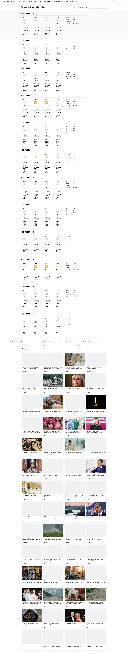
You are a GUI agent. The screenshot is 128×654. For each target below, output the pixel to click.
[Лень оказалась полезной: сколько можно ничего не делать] (96, 448)
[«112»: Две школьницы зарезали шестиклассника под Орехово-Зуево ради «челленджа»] (32, 405)
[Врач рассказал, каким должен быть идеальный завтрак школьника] (96, 619)
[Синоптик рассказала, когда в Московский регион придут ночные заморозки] (96, 534)
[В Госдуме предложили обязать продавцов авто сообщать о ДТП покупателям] (75, 576)
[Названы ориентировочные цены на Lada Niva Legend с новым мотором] (75, 640)
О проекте (77, 653)
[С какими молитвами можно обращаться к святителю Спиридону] (32, 363)
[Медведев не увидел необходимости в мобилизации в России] (96, 469)
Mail (2, 653)
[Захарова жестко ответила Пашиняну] (75, 384)
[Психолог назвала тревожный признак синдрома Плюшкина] (32, 448)
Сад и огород (102, 341)
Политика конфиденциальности (86, 653)
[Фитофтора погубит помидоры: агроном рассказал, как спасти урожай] (75, 469)
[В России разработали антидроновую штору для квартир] (53, 512)
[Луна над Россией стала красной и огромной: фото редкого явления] (32, 512)
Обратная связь (109, 653)
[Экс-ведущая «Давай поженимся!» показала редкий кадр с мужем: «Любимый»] (75, 619)
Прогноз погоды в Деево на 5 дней (39, 341)
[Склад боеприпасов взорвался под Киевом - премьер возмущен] (32, 555)
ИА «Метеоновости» (123, 653)
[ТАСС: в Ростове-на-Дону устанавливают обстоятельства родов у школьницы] (75, 363)
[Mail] (2, 1)
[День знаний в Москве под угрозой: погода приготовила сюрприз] (75, 534)
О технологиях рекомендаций (99, 653)
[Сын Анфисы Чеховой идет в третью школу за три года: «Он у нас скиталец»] (32, 427)
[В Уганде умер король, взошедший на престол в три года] (32, 469)
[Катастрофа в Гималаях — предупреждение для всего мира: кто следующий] (53, 384)
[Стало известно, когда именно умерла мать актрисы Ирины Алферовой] (75, 598)
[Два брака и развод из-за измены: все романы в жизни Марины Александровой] (32, 598)
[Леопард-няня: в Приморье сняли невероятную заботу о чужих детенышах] (53, 363)
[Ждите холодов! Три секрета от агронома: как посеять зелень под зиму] (96, 576)
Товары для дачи (112, 341)
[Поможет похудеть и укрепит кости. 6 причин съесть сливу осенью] (75, 405)
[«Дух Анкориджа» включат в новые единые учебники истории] (32, 534)
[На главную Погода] (6, 1)
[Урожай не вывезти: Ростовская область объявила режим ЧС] (75, 512)
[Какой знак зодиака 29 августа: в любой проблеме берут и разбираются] (53, 619)
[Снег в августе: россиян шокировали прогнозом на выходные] (53, 469)
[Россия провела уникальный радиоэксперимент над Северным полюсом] (53, 576)
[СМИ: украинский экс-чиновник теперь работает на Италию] (96, 555)
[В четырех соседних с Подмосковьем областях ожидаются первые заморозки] (53, 491)
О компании (6, 653)
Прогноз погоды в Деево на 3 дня (20, 341)
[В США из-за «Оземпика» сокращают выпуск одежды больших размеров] (75, 427)
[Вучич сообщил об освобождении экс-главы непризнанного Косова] (96, 512)
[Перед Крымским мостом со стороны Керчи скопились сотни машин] (53, 598)
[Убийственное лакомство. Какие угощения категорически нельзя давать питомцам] (96, 384)
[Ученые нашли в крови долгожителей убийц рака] (32, 384)
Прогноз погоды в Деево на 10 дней (78, 341)
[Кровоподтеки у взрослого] (32, 640)
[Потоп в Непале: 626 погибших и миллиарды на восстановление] (96, 598)
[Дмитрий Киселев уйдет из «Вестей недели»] (96, 363)
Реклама (11, 653)
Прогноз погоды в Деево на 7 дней (58, 341)
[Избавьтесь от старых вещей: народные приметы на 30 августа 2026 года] (32, 576)
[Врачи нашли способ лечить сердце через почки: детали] (96, 640)
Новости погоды (93, 341)
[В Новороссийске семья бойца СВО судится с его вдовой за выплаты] (53, 405)
